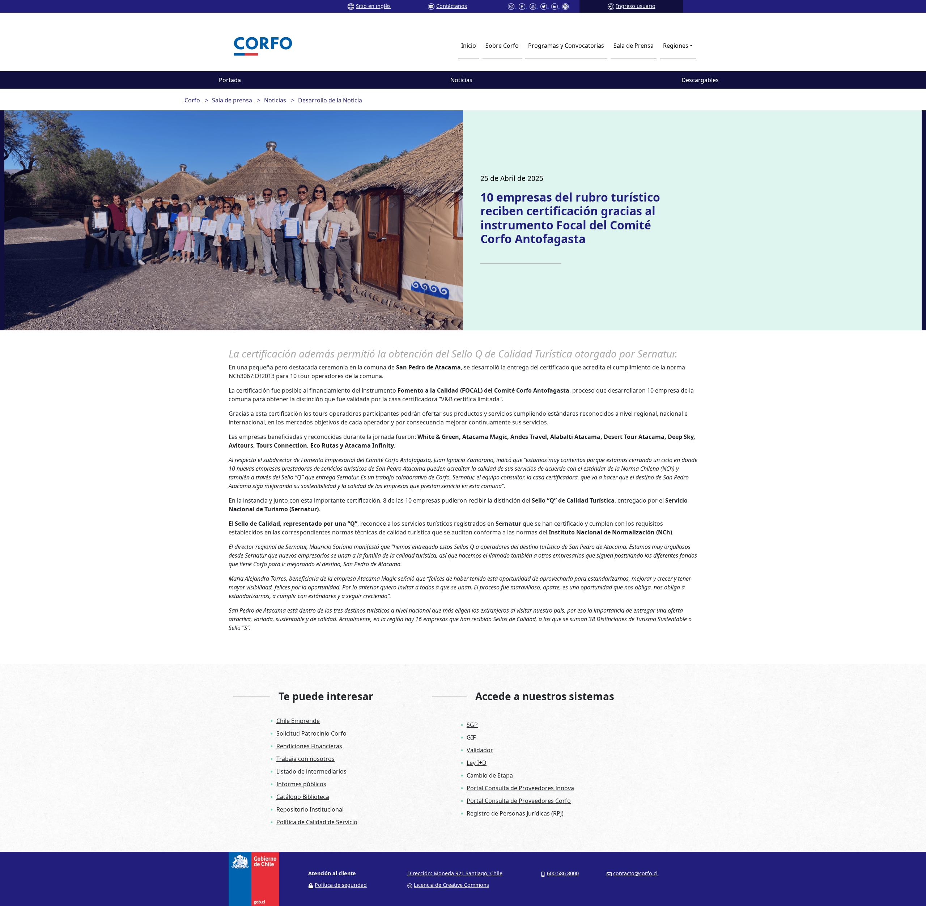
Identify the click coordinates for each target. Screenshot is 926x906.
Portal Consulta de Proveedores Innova (520, 788)
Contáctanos (451, 6)
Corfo (192, 100)
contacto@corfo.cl (635, 873)
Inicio (468, 46)
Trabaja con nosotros (305, 759)
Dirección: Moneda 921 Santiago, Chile (454, 873)
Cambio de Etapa (490, 775)
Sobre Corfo (502, 46)
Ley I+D (477, 763)
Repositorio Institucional (310, 809)
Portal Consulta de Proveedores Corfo (519, 801)
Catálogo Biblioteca (302, 797)
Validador (480, 750)
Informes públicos (301, 784)
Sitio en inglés (373, 6)
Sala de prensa (232, 100)
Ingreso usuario (635, 6)
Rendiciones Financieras (309, 746)
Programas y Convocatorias (566, 46)
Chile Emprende (298, 721)
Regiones (675, 46)
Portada (230, 80)
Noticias (461, 80)
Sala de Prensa (633, 46)
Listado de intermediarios (311, 771)
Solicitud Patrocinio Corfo (311, 733)
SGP (472, 725)
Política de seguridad (341, 884)
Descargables (700, 80)
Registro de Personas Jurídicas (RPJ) (515, 813)
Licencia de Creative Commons (451, 884)
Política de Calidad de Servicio (316, 822)
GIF (471, 737)
